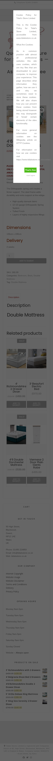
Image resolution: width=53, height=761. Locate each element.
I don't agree (30, 175)
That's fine (30, 170)
